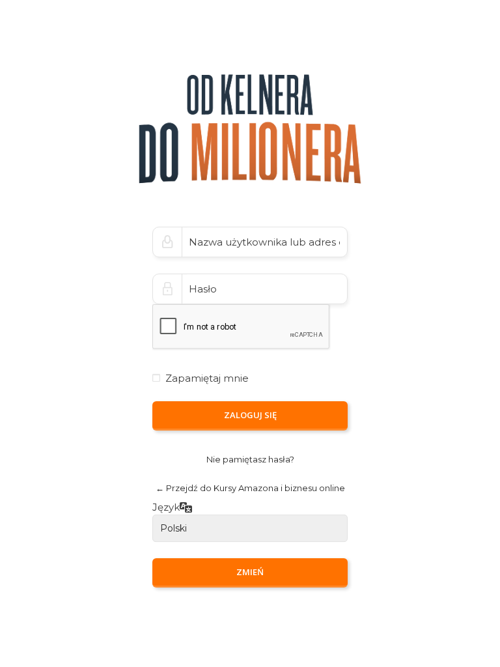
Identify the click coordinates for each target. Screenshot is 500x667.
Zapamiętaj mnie (207, 378)
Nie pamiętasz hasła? (250, 459)
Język (166, 508)
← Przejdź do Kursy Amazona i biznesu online (250, 488)
